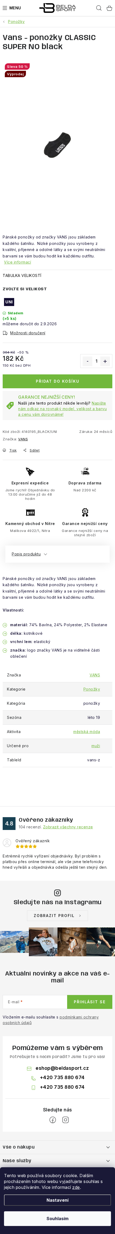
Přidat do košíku (57, 381)
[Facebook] (52, 1120)
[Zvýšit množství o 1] (105, 361)
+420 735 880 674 (62, 1077)
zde (76, 1187)
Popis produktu (26, 554)
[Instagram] (65, 1120)
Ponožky (91, 689)
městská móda (86, 731)
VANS (23, 439)
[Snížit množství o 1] (87, 361)
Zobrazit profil (54, 915)
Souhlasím (57, 1218)
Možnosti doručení (27, 333)
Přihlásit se (90, 1002)
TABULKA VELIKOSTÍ (22, 275)
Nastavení (57, 1200)
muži (95, 745)
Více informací (17, 262)
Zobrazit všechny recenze (68, 827)
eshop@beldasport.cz (62, 1068)
